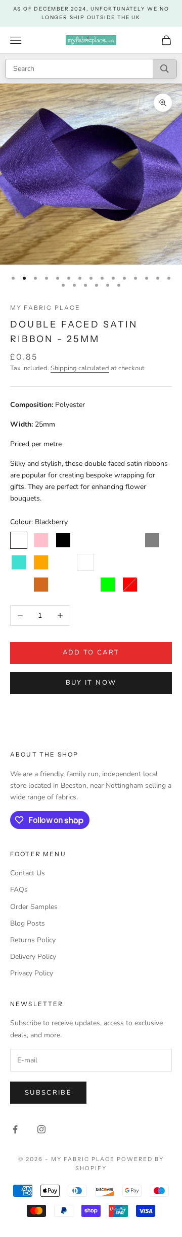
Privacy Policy (31, 973)
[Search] (164, 68)
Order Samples (34, 907)
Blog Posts (27, 923)
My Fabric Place (45, 307)
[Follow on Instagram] (41, 1129)
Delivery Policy (33, 956)
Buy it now (91, 682)
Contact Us (27, 873)
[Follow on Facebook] (15, 1129)
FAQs (19, 889)
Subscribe (48, 1092)
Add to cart (91, 652)
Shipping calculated (80, 368)
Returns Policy (33, 940)
